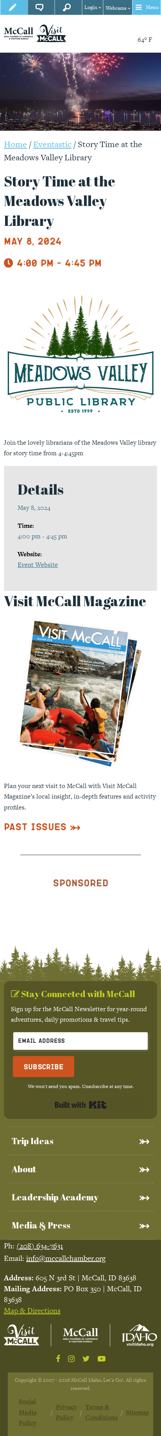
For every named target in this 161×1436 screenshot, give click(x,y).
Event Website (38, 564)
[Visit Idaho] (139, 1335)
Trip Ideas (33, 1141)
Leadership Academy (55, 1197)
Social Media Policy (28, 1412)
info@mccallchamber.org (66, 1258)
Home (15, 144)
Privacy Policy (66, 1412)
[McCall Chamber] (18, 32)
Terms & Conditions (101, 1412)
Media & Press (41, 1225)
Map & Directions (32, 1310)
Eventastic (52, 144)
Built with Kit (81, 1105)
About (24, 1169)
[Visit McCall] (21, 1334)
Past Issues (35, 826)
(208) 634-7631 (39, 1246)
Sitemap (137, 1412)
